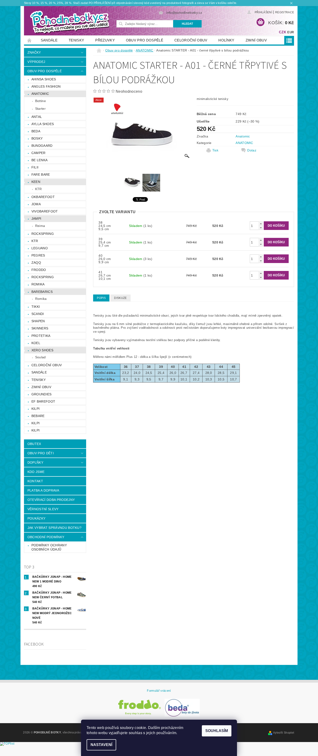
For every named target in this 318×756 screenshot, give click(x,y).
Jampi (36, 218)
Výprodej (36, 62)
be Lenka (39, 160)
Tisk (215, 150)
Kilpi (35, 408)
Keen (35, 182)
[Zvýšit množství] (261, 223)
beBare (38, 416)
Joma (36, 204)
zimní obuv (256, 40)
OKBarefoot (43, 197)
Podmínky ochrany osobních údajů (49, 547)
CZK (282, 32)
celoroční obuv (190, 40)
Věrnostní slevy (43, 509)
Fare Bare (40, 174)
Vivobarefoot (44, 211)
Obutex (34, 444)
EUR (290, 32)
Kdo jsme (36, 472)
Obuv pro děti (40, 453)
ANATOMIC (40, 94)
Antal (36, 117)
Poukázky (36, 518)
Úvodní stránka (29, 40)
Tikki (35, 306)
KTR (38, 189)
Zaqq (36, 262)
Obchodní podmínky (45, 537)
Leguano (39, 248)
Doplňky (35, 462)
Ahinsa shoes (43, 79)
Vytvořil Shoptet (283, 732)
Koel (35, 343)
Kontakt (35, 481)
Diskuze (120, 298)
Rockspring (42, 234)
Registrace (284, 12)
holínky (226, 40)
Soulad (40, 357)
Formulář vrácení (159, 690)
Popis (101, 298)
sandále (49, 40)
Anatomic (243, 136)
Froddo (38, 270)
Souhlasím (216, 731)
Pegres (38, 255)
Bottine (40, 101)
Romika (38, 284)
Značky (34, 52)
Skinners (39, 328)
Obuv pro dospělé (144, 40)
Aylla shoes (42, 124)
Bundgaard (42, 145)
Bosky (37, 138)
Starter (40, 108)
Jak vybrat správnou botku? (54, 528)
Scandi (37, 314)
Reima (40, 226)
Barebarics (42, 292)
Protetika (41, 336)
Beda (35, 131)
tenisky (76, 40)
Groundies (41, 394)
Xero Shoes (42, 350)
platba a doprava (43, 490)
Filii (35, 167)
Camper (38, 153)
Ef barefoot (43, 401)
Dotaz (251, 150)
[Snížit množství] (261, 228)
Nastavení (101, 745)
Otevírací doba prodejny (51, 500)
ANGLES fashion (46, 86)
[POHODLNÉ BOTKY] (69, 21)
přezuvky (105, 40)
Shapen (38, 321)
